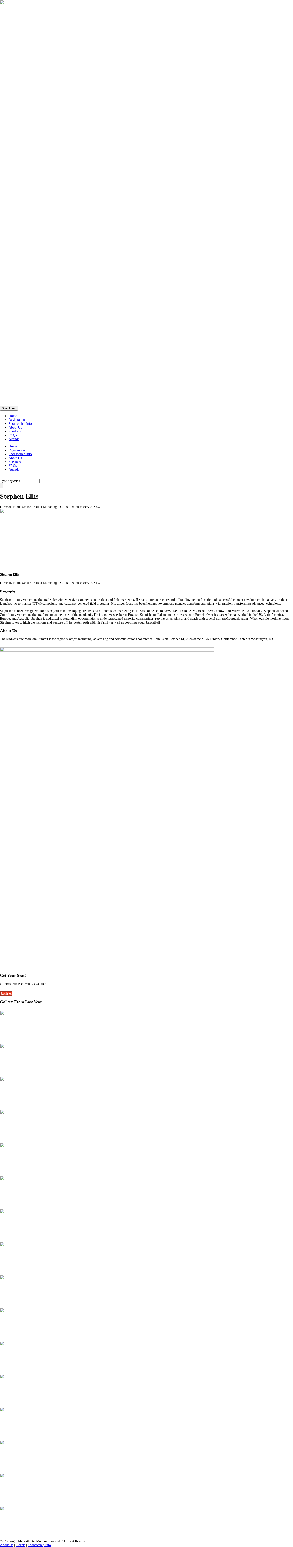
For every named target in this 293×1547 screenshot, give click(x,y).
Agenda (14, 439)
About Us (15, 427)
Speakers (15, 431)
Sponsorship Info (20, 423)
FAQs (13, 435)
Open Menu (9, 408)
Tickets (20, 1545)
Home (13, 416)
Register (6, 993)
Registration (17, 419)
